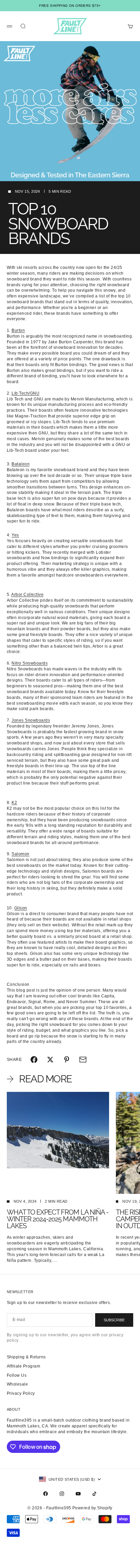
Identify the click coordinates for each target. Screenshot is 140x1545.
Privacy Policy (21, 1393)
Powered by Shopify (92, 1508)
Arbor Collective (27, 594)
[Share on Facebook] (34, 1059)
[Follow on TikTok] (94, 1493)
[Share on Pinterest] (67, 1059)
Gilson (20, 908)
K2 (14, 802)
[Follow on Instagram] (62, 1493)
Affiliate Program (23, 1366)
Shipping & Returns (26, 1357)
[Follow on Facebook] (45, 1493)
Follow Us (17, 1375)
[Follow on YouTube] (78, 1493)
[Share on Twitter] (50, 1059)
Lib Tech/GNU (25, 393)
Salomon (20, 854)
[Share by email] (83, 1059)
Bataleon (21, 464)
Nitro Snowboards (30, 663)
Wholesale (17, 1384)
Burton (18, 330)
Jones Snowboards (31, 720)
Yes (15, 535)
